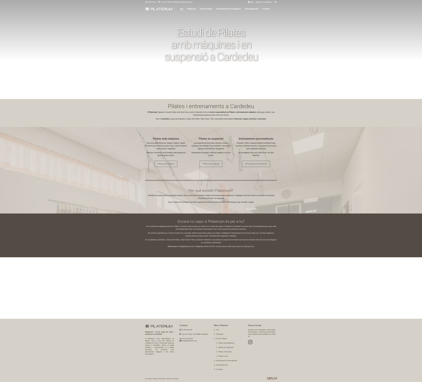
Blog (251, 2)
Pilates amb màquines (166, 164)
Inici (217, 330)
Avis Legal (148, 378)
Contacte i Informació (211, 70)
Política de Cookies (172, 378)
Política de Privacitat (159, 378)
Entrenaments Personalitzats (256, 164)
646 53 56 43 (152, 2)
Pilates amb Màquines (226, 343)
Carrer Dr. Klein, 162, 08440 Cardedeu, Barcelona (176, 2)
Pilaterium (219, 334)
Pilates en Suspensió (226, 347)
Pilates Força (223, 356)
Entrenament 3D (222, 365)
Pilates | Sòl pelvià (224, 352)
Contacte (219, 369)
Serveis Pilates (221, 339)
